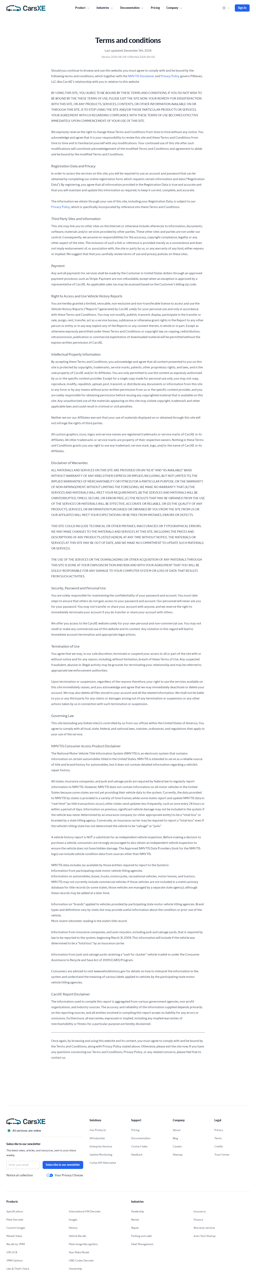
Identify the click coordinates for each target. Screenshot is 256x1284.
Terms (218, 1138)
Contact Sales (139, 1146)
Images (73, 1219)
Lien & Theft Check (17, 1268)
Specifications (14, 1211)
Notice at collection (19, 1175)
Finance (198, 1219)
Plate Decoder (14, 1219)
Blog (175, 1138)
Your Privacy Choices (69, 1175)
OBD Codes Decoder (81, 1260)
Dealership (137, 1211)
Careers (177, 1146)
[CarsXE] (26, 8)
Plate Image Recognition (83, 1244)
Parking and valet (141, 1236)
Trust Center (221, 1154)
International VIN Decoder (85, 1211)
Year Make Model (79, 1252)
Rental (135, 1219)
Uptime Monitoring (101, 1154)
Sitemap (178, 1154)
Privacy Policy (170, 76)
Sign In (242, 8)
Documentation (140, 1138)
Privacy (218, 1130)
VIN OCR (11, 1252)
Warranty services (204, 1228)
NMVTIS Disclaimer (141, 76)
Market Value (14, 1236)
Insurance (200, 1211)
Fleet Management (142, 1244)
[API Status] (44, 1131)
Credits (218, 1146)
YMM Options (14, 1260)
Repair (135, 1228)
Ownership (75, 1268)
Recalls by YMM (15, 1244)
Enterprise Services (101, 1146)
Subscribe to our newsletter (63, 1165)
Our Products (98, 1130)
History (73, 1228)
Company (172, 8)
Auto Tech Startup (205, 1236)
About (176, 1130)
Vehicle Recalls (77, 1236)
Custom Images (15, 1228)
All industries (97, 1138)
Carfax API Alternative (103, 1163)
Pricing (155, 8)
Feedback (137, 1154)
